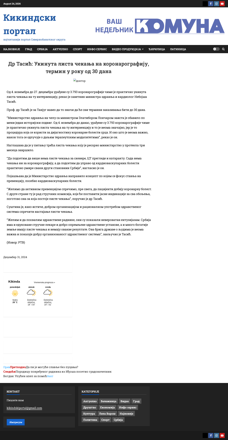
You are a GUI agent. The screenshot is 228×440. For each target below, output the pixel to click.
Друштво (89, 407)
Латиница (178, 49)
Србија (42, 49)
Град (28, 49)
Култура (89, 413)
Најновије (11, 49)
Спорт (77, 49)
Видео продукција (126, 49)
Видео (125, 401)
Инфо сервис (97, 49)
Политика (90, 419)
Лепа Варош (107, 413)
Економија (107, 407)
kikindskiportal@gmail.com (24, 408)
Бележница (108, 401)
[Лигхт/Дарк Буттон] (216, 49)
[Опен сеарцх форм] (223, 49)
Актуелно (60, 49)
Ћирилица (157, 49)
